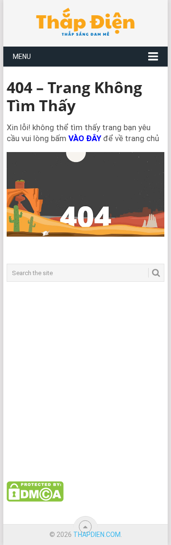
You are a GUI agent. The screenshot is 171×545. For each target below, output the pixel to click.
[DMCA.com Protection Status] (35, 499)
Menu (22, 56)
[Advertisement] (85, 381)
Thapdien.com (97, 534)
